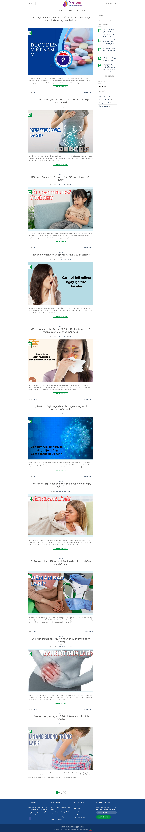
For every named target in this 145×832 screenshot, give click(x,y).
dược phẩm (39, 812)
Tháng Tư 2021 (103, 106)
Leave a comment (88, 92)
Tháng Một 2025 (104, 99)
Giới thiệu (77, 808)
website (83, 829)
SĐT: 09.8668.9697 (57, 820)
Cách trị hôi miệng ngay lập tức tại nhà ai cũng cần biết (61, 254)
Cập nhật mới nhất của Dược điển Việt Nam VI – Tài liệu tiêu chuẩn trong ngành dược (109, 33)
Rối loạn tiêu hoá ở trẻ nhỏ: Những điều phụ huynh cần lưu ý (109, 51)
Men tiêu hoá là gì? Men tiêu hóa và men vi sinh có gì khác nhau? (109, 42)
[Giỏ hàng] (116, 3)
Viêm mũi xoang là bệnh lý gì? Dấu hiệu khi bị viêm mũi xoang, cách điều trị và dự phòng (109, 68)
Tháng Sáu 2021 (103, 103)
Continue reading (61, 86)
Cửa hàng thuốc (79, 818)
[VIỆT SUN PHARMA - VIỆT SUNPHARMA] (72, 3)
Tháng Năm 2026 (104, 96)
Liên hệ (76, 811)
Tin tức (61, 15)
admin (70, 25)
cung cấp (31, 812)
